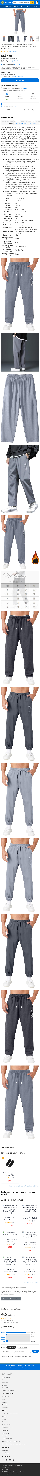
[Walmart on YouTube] (10, 1460)
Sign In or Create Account (15, 1365)
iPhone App (5, 1450)
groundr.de (17, 64)
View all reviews (7, 1326)
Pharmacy (4, 1416)
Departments (7, 6)
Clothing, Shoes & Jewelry (20, 123)
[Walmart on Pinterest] (13, 1460)
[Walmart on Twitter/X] (6, 1460)
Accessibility (5, 1422)
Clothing (34, 123)
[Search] (32, 2)
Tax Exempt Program (7, 1427)
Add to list (11, 109)
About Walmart (6, 1377)
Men (30, 123)
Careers (4, 1380)
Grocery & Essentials (32, 6)
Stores (3, 1399)
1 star (3, 1341)
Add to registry (30, 109)
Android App (5, 1453)
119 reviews (14, 51)
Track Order (15, 1368)
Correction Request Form (11, 1299)
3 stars (3, 1337)
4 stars (3, 1335)
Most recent (11, 1347)
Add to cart (20, 80)
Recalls (4, 1419)
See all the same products (31, 1283)
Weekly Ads (27, 1368)
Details (15, 106)
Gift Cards (5, 1407)
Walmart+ (4, 1405)
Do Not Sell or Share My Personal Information (14, 1444)
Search (35, 1351)
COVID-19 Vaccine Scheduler (10, 1414)
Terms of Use (5, 1433)
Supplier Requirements (8, 1390)
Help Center (31, 1365)
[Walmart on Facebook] (3, 1460)
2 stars (3, 1339)
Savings (22, 6)
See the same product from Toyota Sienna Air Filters (24, 1186)
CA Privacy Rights (7, 1438)
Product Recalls (6, 1424)
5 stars (3, 1332)
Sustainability (5, 1388)
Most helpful (6, 1351)
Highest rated (23, 1347)
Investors (4, 1385)
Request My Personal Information (11, 1441)
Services (15, 6)
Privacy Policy (6, 1436)
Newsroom (5, 1382)
